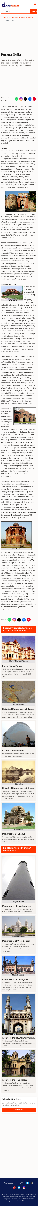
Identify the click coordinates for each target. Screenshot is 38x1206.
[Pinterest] (14, 1187)
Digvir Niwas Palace (12, 666)
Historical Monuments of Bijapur (18, 788)
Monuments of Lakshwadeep (16, 906)
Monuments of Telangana (15, 979)
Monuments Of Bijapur (13, 833)
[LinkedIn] (19, 1187)
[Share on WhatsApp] (16, 99)
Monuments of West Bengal (16, 940)
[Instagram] (23, 1187)
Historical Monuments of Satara (18, 709)
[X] (32, 1183)
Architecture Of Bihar (13, 750)
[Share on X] (25, 99)
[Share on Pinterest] (34, 99)
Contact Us (8, 1183)
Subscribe (19, 1110)
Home (4, 17)
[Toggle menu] (35, 4)
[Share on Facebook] (30, 99)
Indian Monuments (27, 17)
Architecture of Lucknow (14, 1079)
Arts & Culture (13, 17)
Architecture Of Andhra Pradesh (18, 1037)
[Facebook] (27, 1183)
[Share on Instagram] (21, 99)
